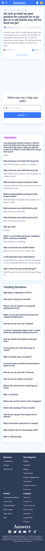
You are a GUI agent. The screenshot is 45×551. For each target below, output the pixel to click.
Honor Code (7, 501)
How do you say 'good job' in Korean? (18, 372)
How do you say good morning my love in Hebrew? (20, 415)
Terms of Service (29, 506)
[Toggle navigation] (3, 2)
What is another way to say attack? (17, 357)
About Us (26, 497)
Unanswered (7, 469)
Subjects (6, 10)
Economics (27, 489)
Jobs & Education (15, 10)
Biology (26, 469)
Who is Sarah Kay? (10, 394)
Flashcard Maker (9, 506)
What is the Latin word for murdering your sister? (20, 386)
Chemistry (26, 465)
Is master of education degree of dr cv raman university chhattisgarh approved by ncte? (21, 331)
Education (25, 10)
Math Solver (7, 514)
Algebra (26, 461)
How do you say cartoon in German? (18, 379)
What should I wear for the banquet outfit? (20, 430)
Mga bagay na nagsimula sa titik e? (17, 292)
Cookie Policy (28, 518)
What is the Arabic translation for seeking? (20, 423)
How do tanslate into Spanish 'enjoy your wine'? (20, 340)
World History (28, 473)
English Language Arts (31, 477)
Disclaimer (27, 514)
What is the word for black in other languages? (22, 401)
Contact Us (27, 501)
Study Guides (8, 510)
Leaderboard (7, 461)
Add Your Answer (22, 55)
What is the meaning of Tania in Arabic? (19, 408)
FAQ (5, 518)
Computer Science (29, 485)
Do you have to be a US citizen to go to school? (19, 349)
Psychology (27, 481)
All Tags (6, 465)
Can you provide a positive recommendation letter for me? (21, 364)
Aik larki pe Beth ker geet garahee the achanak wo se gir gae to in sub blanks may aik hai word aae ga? (22, 18)
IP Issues (26, 522)
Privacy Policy (28, 510)
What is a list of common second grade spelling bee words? (19, 307)
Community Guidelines (11, 497)
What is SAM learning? (12, 437)
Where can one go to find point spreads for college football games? (20, 316)
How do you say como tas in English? (18, 323)
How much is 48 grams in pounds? (17, 299)
